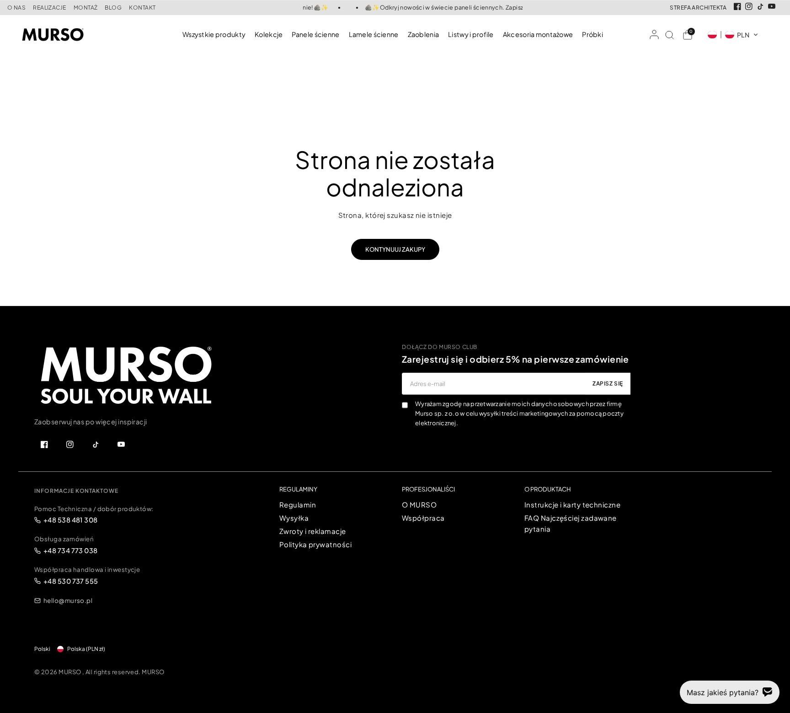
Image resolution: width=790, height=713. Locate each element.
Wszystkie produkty (214, 34)
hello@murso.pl (67, 600)
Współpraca (423, 517)
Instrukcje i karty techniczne (572, 504)
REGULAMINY (298, 489)
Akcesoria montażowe (538, 34)
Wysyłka (294, 517)
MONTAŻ (86, 8)
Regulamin (297, 504)
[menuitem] (216, 34)
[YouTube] (771, 6)
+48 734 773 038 (70, 550)
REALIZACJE (49, 8)
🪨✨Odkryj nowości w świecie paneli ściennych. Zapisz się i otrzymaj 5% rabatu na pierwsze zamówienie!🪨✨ (516, 8)
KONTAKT (142, 8)
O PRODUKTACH (547, 489)
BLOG (113, 8)
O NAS (16, 8)
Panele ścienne (315, 34)
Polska (86, 648)
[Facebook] (737, 6)
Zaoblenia (423, 34)
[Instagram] (748, 6)
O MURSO (419, 504)
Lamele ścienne (374, 34)
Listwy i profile (471, 34)
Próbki (592, 34)
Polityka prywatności (315, 544)
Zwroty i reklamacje (312, 531)
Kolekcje (269, 34)
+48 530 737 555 (70, 581)
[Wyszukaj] (669, 35)
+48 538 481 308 (70, 520)
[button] (733, 34)
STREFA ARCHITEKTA (698, 8)
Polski (42, 648)
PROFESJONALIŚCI (428, 489)
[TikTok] (760, 6)
